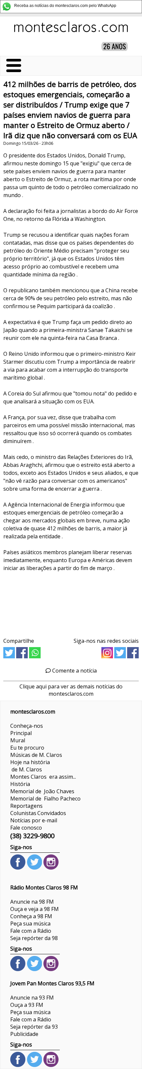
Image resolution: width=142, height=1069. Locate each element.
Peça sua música (30, 923)
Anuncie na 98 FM (32, 901)
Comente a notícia (74, 670)
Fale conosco (26, 827)
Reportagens (26, 805)
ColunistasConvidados (38, 813)
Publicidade (24, 1034)
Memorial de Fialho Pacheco (45, 798)
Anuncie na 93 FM (32, 997)
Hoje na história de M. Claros (30, 766)
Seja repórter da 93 (34, 1026)
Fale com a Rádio (30, 930)
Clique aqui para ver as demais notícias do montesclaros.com (71, 690)
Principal (21, 733)
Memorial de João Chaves (42, 791)
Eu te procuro (27, 747)
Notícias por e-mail (33, 820)
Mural (17, 740)
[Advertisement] (71, 602)
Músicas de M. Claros (36, 755)
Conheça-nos (26, 725)
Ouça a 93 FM (26, 1004)
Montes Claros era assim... (43, 776)
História (20, 784)
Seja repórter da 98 (34, 938)
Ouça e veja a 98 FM (34, 909)
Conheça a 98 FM (31, 916)
